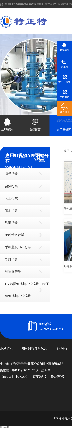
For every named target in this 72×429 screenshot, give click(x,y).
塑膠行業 (11, 259)
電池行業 (11, 210)
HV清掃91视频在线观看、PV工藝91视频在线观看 (27, 290)
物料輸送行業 (14, 235)
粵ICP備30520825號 (25, 370)
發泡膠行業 (13, 271)
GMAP (21, 376)
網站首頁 (6, 348)
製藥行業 (11, 222)
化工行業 (11, 198)
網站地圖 (5, 427)
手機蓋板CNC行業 (18, 247)
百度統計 (39, 376)
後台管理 (57, 376)
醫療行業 (11, 186)
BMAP (7, 376)
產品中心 (62, 348)
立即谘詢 (7, 129)
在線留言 (35, 129)
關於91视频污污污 (34, 348)
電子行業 (11, 173)
